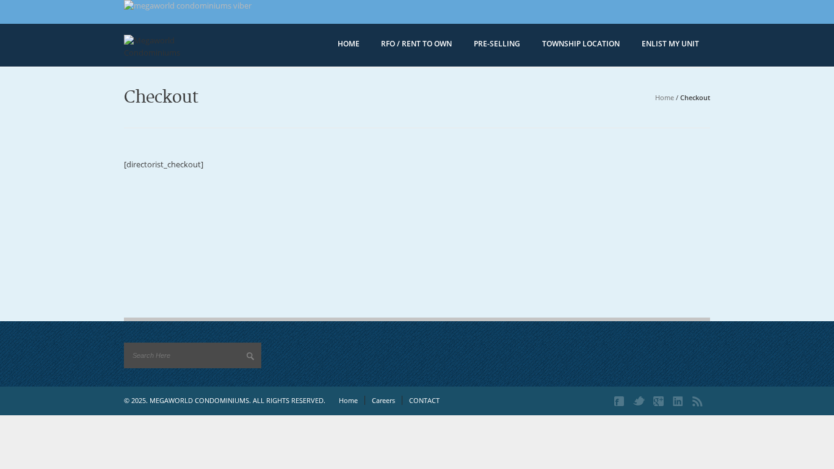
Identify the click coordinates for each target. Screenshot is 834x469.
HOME (349, 43)
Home (664, 97)
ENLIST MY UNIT (670, 43)
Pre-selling (497, 43)
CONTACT (424, 400)
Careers (383, 400)
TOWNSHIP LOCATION (581, 43)
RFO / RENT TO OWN (416, 43)
